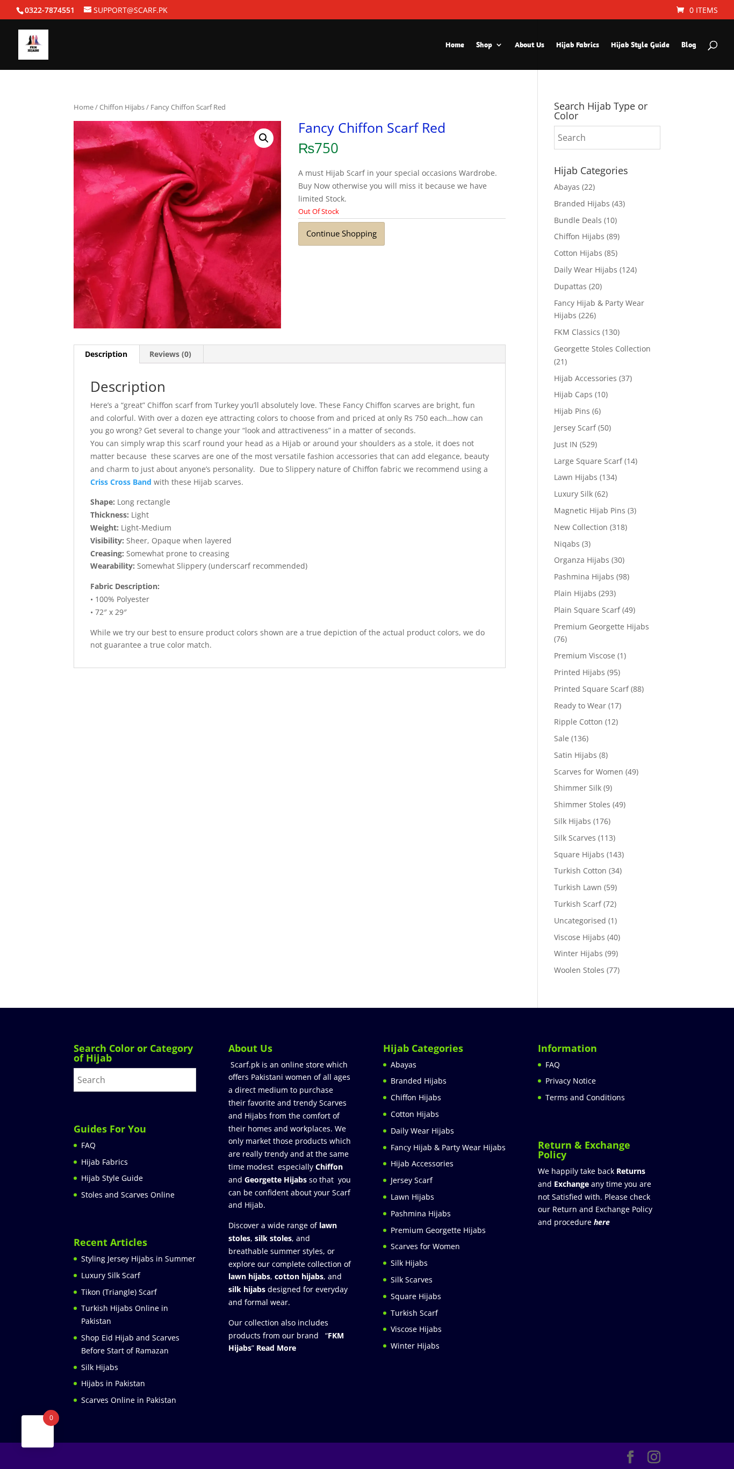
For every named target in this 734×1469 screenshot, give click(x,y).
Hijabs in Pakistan (113, 1383)
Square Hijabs (579, 854)
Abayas (567, 187)
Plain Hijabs (575, 593)
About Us (529, 45)
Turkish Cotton (580, 870)
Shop (484, 45)
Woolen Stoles (579, 970)
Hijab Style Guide (640, 45)
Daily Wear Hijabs (585, 269)
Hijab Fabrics (577, 45)
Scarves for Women (588, 771)
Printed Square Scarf (591, 689)
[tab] (106, 354)
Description (106, 354)
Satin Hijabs (575, 755)
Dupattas (570, 286)
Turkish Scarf (577, 904)
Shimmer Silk (577, 788)
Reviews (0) (170, 354)
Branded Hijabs (582, 203)
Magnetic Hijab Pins (589, 510)
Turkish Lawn (578, 887)
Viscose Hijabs (579, 937)
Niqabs (567, 544)
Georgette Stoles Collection (602, 348)
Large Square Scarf (588, 461)
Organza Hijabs (581, 560)
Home (454, 45)
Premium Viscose (584, 655)
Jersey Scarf (575, 427)
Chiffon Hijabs (122, 107)
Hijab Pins (572, 411)
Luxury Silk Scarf (110, 1275)
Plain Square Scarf (587, 610)
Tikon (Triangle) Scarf (119, 1292)
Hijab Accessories (585, 378)
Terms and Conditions (585, 1097)
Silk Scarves (575, 838)
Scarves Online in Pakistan (128, 1400)
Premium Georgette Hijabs (601, 626)
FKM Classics (577, 332)
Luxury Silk (573, 494)
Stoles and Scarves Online (128, 1194)
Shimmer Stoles (582, 804)
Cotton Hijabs (578, 253)
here (602, 1222)
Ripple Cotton (578, 721)
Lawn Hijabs (576, 477)
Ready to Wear (580, 705)
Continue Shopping (341, 233)
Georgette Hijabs (275, 1179)
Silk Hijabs (572, 821)
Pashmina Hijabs (584, 576)
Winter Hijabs (578, 953)
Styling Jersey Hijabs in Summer (138, 1258)
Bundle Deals (578, 220)
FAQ (88, 1145)
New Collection (581, 527)
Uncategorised (580, 920)
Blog (688, 45)
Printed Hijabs (579, 672)
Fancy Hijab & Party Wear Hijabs (448, 1147)
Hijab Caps (573, 394)
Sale (561, 738)
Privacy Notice (570, 1081)
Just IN (566, 444)
